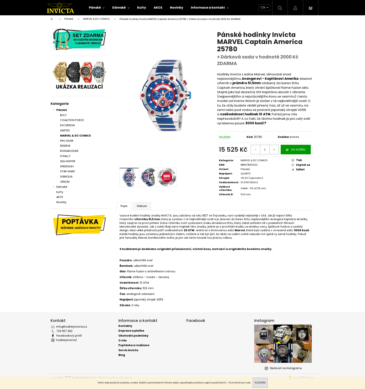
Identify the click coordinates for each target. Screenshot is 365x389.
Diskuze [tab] (142, 206)
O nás (122, 340)
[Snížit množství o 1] (255, 149)
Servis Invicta (128, 350)
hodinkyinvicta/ (66, 340)
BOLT (63, 115)
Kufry (59, 192)
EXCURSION (67, 125)
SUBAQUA (66, 176)
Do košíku (298, 149)
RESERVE (65, 146)
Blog (121, 355)
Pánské (61, 110)
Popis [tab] (124, 206)
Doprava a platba (131, 330)
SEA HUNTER (67, 161)
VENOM (65, 182)
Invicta (294, 137)
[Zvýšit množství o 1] (274, 149)
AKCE (59, 197)
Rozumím (260, 382)
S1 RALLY (65, 156)
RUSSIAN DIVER (69, 151)
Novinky (61, 202)
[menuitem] (96, 7)
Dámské (61, 187)
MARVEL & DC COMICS (75, 136)
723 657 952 (64, 331)
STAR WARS (67, 171)
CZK (263, 7)
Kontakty (125, 326)
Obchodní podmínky (133, 335)
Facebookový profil (69, 336)
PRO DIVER (66, 141)
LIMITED (65, 130)
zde (248, 382)
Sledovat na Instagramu (286, 368)
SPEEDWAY (67, 166)
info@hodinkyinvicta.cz (71, 327)
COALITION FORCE (72, 120)
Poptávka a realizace (133, 345)
